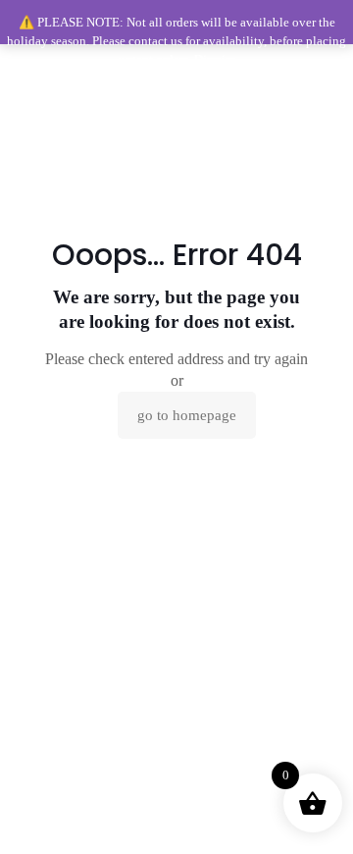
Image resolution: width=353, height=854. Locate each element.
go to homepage (186, 415)
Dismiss (214, 59)
